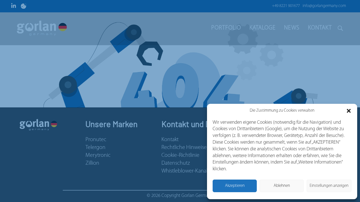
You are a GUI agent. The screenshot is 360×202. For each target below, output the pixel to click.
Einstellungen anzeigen (329, 186)
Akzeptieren (235, 186)
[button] (349, 111)
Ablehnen (282, 186)
